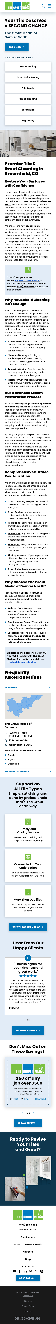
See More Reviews (26, 1030)
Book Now (15, 47)
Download (40, 1099)
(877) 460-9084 (28, 1225)
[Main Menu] (49, 6)
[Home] (17, 6)
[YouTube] (14, 1271)
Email (26, 1099)
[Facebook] (19, 1271)
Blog (28, 1259)
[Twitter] (36, 1271)
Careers (28, 1251)
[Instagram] (41, 1271)
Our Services (28, 1237)
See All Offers (26, 1122)
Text (16, 1099)
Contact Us (26, 1278)
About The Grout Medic (28, 1244)
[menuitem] (28, 1295)
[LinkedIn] (25, 1271)
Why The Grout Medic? (26, 927)
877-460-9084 (18, 740)
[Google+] (30, 1271)
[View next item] (33, 1020)
